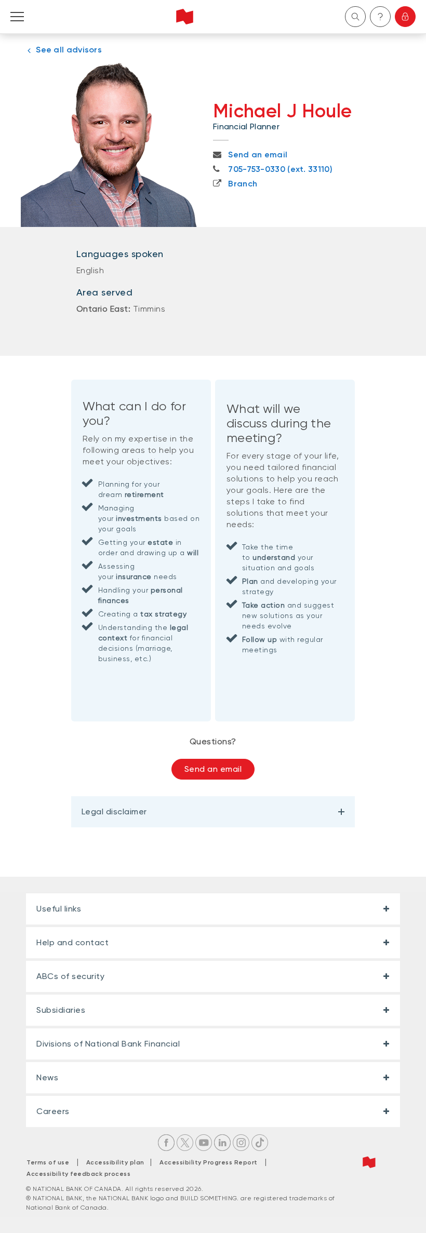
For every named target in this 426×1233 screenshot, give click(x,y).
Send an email (213, 769)
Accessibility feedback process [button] (78, 1173)
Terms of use (47, 1162)
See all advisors (69, 50)
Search (355, 16)
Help (380, 16)
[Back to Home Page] (184, 16)
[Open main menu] (17, 16)
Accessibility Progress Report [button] (208, 1162)
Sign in (405, 16)
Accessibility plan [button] (118, 1162)
